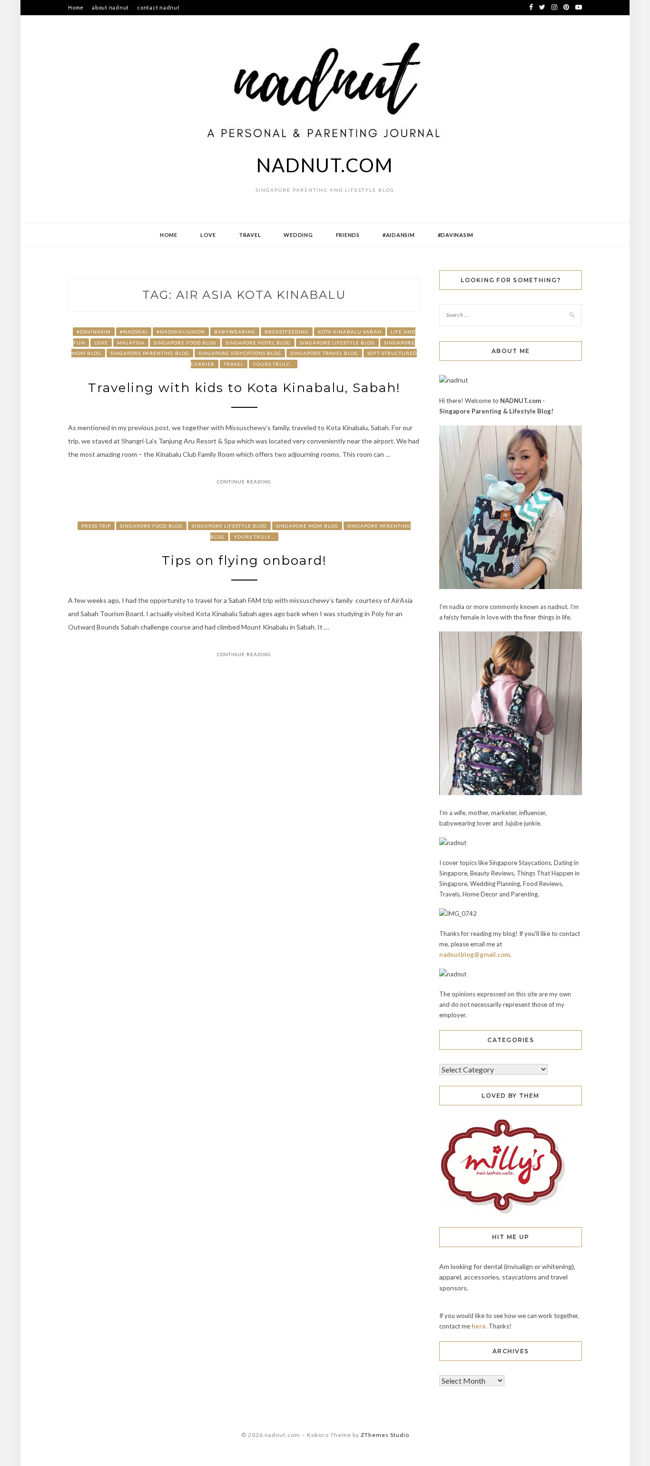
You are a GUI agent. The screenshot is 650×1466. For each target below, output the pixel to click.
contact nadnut (158, 7)
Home (76, 7)
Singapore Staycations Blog (239, 353)
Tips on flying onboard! (244, 560)
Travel (250, 235)
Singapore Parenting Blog (149, 353)
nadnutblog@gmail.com (474, 954)
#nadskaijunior (181, 332)
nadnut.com (325, 165)
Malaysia (131, 342)
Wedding (298, 235)
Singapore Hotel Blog (258, 342)
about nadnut (110, 7)
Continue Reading (244, 481)
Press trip (96, 526)
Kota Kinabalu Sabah (350, 332)
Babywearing (235, 332)
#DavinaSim (456, 235)
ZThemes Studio (385, 1434)
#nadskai (134, 332)
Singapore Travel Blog (324, 353)
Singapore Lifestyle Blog (337, 342)
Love (208, 235)
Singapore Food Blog (185, 342)
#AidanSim (399, 235)
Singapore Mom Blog (307, 526)
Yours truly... (273, 364)
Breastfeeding (287, 332)
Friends (348, 235)
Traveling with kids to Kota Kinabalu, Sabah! (244, 387)
